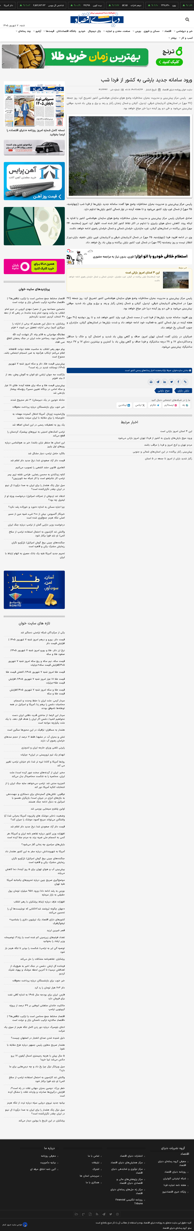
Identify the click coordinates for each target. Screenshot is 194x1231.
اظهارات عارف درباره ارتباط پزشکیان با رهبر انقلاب (39, 902)
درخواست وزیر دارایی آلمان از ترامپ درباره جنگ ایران (36, 525)
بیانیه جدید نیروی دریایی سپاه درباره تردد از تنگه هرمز (36, 1103)
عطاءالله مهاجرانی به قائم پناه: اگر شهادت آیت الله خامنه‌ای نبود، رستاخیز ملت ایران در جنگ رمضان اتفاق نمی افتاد (36, 338)
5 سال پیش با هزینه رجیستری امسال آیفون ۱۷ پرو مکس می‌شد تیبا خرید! (38, 1058)
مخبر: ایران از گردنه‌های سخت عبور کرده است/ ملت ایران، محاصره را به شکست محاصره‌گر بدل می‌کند (37, 774)
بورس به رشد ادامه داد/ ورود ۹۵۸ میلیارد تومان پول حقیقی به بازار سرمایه (36, 893)
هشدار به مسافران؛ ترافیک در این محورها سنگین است (36, 730)
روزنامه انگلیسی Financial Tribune (129, 1202)
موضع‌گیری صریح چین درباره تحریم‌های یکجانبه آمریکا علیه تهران (36, 882)
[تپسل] (68, 251)
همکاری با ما (92, 1183)
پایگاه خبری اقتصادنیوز (174, 1192)
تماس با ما (93, 1156)
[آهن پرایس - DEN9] (34, 181)
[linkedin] (165, 382)
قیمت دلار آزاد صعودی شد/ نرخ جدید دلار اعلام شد (37, 461)
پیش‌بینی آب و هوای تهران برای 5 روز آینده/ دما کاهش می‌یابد (35, 871)
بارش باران (183, 391)
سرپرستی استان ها (89, 1176)
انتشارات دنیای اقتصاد (131, 1156)
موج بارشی (164, 391)
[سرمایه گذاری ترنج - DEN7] (97, 56)
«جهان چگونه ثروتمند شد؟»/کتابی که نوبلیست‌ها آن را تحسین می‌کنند (36, 911)
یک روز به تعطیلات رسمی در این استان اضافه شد (38, 425)
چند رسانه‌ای (24, 31)
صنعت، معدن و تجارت (117, 31)
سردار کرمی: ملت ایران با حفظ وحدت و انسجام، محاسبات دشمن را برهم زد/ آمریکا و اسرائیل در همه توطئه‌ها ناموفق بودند (37, 704)
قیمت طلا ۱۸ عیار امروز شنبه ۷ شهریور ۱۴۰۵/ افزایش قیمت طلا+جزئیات (37, 681)
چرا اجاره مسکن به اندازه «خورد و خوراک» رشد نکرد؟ (36, 507)
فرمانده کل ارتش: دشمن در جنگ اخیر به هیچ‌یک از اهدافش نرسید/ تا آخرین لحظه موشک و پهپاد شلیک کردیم (36, 970)
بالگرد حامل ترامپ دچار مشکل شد (46, 453)
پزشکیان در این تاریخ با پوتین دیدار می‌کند (42, 1121)
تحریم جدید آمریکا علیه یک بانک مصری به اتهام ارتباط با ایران (35, 555)
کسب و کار (186, 38)
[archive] (76, 1214)
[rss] (97, 1214)
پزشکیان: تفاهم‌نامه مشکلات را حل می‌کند (42, 959)
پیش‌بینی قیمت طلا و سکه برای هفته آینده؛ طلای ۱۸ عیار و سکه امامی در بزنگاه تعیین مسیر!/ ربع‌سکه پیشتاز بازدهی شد (35, 389)
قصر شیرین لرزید (56, 930)
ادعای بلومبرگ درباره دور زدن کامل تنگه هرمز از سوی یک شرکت (34, 1029)
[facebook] (178, 382)
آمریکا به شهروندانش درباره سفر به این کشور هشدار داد (35, 851)
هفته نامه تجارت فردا (175, 1185)
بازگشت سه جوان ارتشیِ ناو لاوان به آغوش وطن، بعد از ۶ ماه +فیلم (35, 376)
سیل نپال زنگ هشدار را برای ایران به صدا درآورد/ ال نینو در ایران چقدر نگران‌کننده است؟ (35, 487)
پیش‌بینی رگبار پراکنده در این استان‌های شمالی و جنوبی (162, 452)
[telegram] (158, 382)
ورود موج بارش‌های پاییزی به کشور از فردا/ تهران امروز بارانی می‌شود (155, 438)
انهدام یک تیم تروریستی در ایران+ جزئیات (42, 755)
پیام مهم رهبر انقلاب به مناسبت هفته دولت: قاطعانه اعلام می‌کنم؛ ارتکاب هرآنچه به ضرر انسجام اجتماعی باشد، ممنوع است (34, 353)
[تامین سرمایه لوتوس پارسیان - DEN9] (34, 226)
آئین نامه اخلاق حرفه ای (43, 1169)
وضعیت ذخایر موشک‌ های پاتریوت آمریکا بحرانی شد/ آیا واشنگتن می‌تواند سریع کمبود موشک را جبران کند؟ (34, 818)
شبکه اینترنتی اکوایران (174, 1179)
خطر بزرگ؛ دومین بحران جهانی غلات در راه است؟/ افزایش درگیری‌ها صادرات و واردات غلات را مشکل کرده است (36, 1092)
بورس (137, 31)
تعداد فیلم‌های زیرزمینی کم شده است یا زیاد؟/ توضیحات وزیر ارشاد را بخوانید (34, 939)
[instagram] (117, 1214)
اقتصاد (167, 31)
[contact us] (83, 1214)
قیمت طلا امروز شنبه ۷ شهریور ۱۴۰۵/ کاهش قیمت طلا (35, 672)
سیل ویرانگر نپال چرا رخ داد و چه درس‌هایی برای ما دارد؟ (37, 1068)
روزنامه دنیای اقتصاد (175, 1172)
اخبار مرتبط (129, 422)
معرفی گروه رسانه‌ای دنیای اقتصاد (172, 1163)
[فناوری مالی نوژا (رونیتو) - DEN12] (34, 590)
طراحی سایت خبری (14, 1224)
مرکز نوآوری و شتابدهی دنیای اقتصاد (127, 1171)
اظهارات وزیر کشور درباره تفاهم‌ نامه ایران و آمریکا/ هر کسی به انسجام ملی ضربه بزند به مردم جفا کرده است (36, 835)
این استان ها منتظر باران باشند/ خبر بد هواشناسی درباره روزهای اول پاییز (35, 444)
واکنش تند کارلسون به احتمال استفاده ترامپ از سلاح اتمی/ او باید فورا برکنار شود (37, 534)
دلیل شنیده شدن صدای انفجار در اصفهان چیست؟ (38, 1038)
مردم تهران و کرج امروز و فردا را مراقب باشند (168, 445)
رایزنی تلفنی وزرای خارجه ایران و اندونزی (43, 748)
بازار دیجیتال (94, 31)
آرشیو (38, 31)
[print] (151, 382)
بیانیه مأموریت (48, 1163)
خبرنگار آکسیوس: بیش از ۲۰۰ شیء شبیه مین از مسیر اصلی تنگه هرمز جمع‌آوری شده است (36, 516)
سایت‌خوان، (176, 370)
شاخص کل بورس (36, 5)
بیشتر (173, 38)
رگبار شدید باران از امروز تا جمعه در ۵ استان (168, 459)
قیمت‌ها (49, 31)
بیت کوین (78, 5)
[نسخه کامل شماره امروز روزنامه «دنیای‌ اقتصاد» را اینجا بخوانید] (34, 104)
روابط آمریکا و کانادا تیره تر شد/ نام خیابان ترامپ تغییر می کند (35, 764)
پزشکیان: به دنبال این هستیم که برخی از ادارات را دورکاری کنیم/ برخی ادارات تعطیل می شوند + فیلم (38, 326)
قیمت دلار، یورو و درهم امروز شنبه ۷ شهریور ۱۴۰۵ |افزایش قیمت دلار (37, 641)
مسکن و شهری (152, 31)
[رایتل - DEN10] (34, 266)
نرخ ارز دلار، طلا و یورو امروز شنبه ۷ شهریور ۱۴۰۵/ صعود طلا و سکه (37, 652)
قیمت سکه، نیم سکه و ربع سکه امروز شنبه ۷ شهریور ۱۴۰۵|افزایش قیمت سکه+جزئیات (36, 663)
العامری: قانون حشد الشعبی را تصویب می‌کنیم (40, 468)
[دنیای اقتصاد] (97, 19)
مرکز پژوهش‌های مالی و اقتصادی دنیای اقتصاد (130, 1181)
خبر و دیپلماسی (184, 31)
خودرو (82, 31)
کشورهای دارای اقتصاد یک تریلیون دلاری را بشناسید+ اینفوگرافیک (37, 921)
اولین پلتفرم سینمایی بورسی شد (48, 809)
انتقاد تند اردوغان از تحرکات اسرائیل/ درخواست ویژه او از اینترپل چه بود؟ (34, 498)
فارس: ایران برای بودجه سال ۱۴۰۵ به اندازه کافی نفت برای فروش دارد (36, 997)
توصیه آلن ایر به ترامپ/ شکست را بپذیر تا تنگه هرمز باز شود (35, 950)
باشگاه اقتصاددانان (66, 31)
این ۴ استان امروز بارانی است (142, 273)
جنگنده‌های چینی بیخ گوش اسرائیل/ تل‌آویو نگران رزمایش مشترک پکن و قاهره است (38, 544)
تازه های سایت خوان (34, 623)
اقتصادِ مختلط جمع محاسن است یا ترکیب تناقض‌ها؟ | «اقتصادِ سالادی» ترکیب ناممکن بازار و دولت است (36, 300)
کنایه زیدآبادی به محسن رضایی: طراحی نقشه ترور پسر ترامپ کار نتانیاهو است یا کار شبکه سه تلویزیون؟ (36, 476)
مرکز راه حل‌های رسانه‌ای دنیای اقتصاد (126, 1191)
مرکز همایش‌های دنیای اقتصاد (127, 1163)
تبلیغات (95, 1163)
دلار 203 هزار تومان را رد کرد (50, 988)
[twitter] (171, 382)
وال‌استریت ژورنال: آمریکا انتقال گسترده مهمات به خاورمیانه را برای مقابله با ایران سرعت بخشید (39, 416)
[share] (90, 1214)
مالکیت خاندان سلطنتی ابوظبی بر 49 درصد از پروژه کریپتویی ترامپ (37, 1007)
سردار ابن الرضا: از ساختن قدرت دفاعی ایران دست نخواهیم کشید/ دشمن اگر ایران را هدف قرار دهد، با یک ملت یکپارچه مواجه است (35, 719)
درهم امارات (116, 5)
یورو (154, 5)
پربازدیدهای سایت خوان (34, 289)
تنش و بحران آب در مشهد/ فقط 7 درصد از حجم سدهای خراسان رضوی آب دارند (34, 739)
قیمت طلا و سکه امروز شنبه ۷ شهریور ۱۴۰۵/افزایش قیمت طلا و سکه (37, 692)
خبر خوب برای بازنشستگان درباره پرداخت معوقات (38, 407)
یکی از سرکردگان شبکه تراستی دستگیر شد (43, 633)
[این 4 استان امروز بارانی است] (176, 280)
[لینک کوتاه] (185, 382)
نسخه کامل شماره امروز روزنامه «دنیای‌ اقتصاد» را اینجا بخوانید (36, 132)
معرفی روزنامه (48, 1156)
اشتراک (95, 1169)
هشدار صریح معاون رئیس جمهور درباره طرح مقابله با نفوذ (36, 1047)
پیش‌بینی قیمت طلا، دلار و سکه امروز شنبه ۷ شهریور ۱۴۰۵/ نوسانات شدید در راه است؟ (36, 366)
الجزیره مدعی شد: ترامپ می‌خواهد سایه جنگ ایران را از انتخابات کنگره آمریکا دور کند (35, 785)
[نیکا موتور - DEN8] (34, 147)
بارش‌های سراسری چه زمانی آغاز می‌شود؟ (43, 844)
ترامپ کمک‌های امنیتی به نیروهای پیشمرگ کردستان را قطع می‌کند (36, 434)
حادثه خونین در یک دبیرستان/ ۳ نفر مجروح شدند (37, 400)
